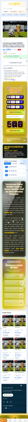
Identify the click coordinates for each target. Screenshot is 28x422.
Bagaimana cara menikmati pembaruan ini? (11, 303)
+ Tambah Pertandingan (15, 112)
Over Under (15, 163)
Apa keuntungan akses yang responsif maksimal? (12, 289)
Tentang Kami (6, 408)
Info (24, 140)
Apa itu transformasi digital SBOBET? (11, 276)
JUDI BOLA (21, 11)
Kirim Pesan (9, 395)
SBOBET (6, 11)
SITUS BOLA (13, 11)
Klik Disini (13, 79)
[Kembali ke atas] (25, 412)
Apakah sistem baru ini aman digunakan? (12, 296)
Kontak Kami (6, 410)
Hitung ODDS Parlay (15, 130)
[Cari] (4, 9)
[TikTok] (11, 402)
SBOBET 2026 (8, 212)
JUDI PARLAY (23, 14)
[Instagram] (7, 402)
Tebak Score (22, 163)
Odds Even (7, 163)
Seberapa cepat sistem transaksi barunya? (12, 283)
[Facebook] (4, 402)
